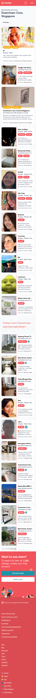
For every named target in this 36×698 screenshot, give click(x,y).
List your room (18, 573)
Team (3, 653)
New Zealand (8, 682)
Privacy (3, 659)
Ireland (6, 676)
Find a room (18, 579)
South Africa (7, 686)
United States (8, 692)
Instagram (4, 665)
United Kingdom (8, 689)
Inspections (5, 633)
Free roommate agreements (11, 627)
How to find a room (8, 614)
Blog (2, 647)
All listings (6, 22)
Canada (6, 673)
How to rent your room (9, 617)
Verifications (5, 620)
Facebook (4, 662)
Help (2, 644)
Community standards (9, 637)
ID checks (4, 623)
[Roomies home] (6, 3)
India (5, 679)
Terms (3, 656)
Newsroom (4, 650)
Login (31, 3)
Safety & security (7, 630)
